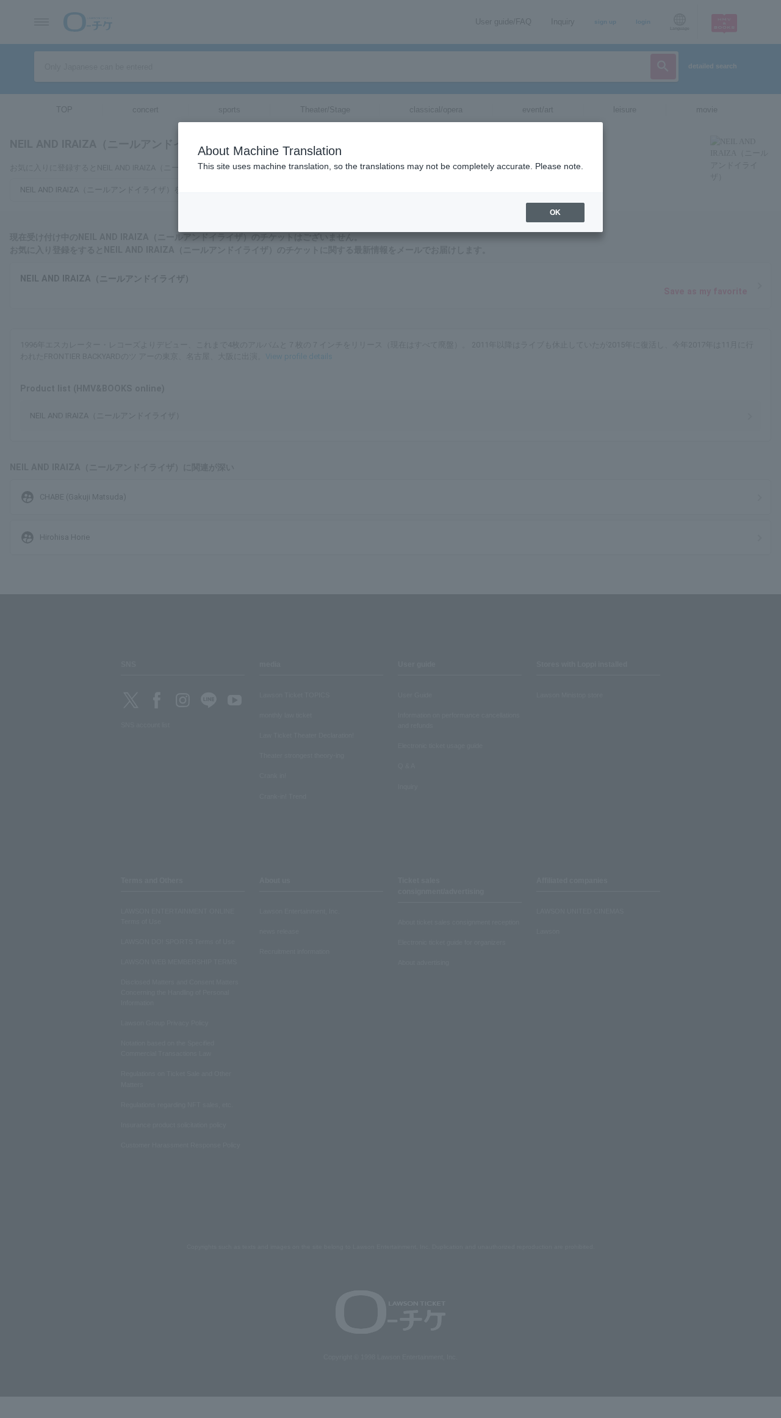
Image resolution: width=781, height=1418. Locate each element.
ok (555, 212)
